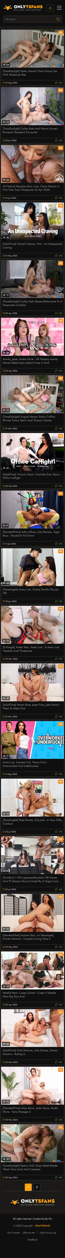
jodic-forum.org (48, 1232)
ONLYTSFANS (42, 1225)
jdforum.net (28, 1232)
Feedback (32, 1239)
